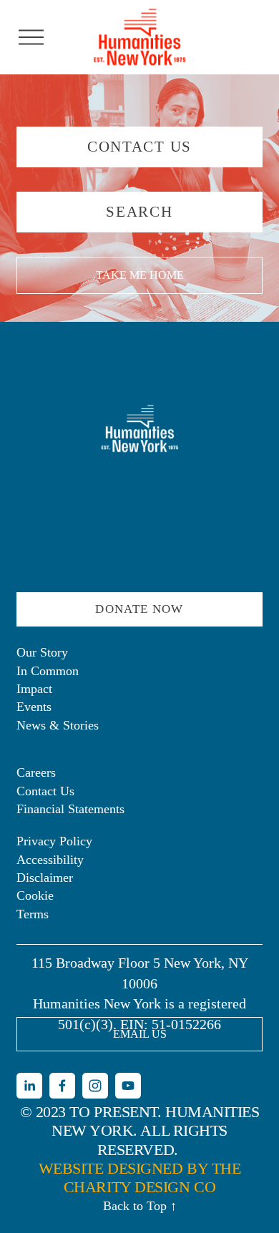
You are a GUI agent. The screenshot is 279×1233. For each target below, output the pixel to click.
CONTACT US (139, 146)
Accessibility (50, 860)
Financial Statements (70, 809)
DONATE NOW (139, 609)
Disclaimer (44, 877)
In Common (47, 671)
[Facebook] (62, 1086)
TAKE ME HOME (140, 275)
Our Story (42, 652)
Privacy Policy (54, 841)
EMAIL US (140, 1034)
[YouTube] (128, 1086)
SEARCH (139, 211)
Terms (32, 914)
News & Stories (57, 725)
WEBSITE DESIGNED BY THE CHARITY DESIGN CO (140, 1177)
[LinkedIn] (29, 1086)
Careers (36, 772)
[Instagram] (95, 1086)
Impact (34, 689)
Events (34, 706)
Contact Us (45, 791)
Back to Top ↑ (140, 1206)
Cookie (35, 895)
